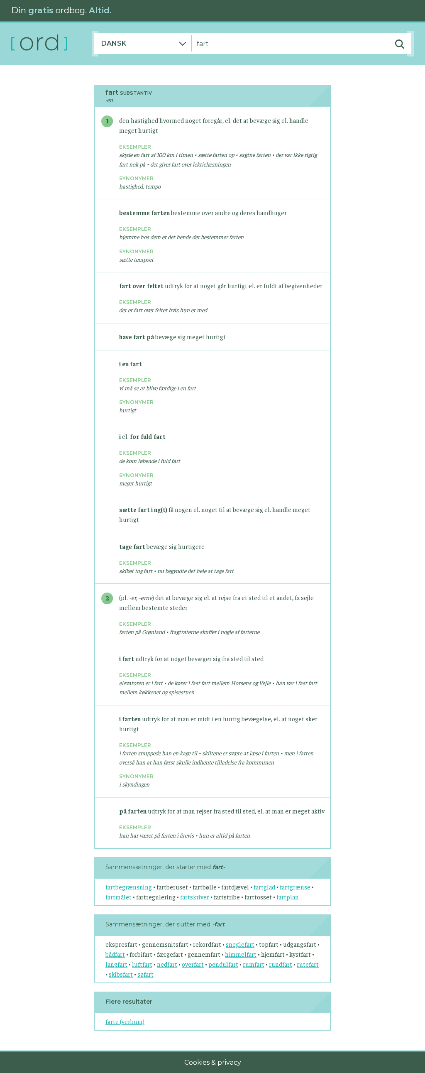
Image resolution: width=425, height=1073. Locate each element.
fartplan (287, 897)
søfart (145, 974)
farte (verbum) (124, 1021)
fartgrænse (295, 887)
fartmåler (118, 897)
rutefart (308, 964)
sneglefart (240, 944)
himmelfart (240, 954)
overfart (193, 964)
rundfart (280, 964)
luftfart (142, 964)
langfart (116, 964)
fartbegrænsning (128, 887)
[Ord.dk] (51, 43)
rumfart (253, 964)
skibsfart (121, 974)
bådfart (115, 954)
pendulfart (223, 964)
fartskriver (194, 897)
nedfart (167, 964)
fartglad (264, 887)
